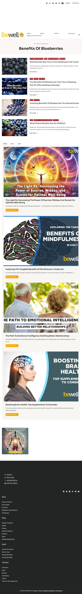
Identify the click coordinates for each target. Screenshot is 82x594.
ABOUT (68, 3)
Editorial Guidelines (49, 591)
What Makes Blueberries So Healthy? (47, 123)
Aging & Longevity (7, 523)
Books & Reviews (7, 502)
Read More (34, 72)
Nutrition (62, 58)
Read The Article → (12, 210)
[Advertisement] (41, 18)
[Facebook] (46, 3)
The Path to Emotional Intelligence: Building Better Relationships (37, 336)
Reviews (4, 573)
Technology (5, 576)
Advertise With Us (12, 480)
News (3, 570)
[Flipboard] (62, 3)
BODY (45, 58)
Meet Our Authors (12, 483)
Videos (4, 578)
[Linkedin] (66, 491)
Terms (40, 591)
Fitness (36, 78)
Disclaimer (59, 591)
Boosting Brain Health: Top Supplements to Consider (31, 404)
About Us (9, 475)
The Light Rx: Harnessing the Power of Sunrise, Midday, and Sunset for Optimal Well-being (40, 201)
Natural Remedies (7, 555)
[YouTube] (56, 3)
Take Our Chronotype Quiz (10, 581)
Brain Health (5, 505)
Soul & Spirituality (7, 558)
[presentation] (14, 66)
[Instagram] (53, 3)
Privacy (35, 591)
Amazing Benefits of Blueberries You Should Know (54, 103)
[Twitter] (50, 3)
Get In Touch (10, 477)
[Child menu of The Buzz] (51, 35)
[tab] (5, 143)
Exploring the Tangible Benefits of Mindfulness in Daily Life (35, 269)
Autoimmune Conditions (36, 58)
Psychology (5, 513)
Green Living (5, 552)
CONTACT (75, 3)
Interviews (5, 568)
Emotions (5, 507)
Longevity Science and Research (43, 120)
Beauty (4, 526)
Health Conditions (53, 58)
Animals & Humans (7, 549)
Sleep (3, 537)
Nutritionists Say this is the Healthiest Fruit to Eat (54, 62)
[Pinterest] (59, 3)
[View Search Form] (79, 34)
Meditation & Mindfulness (9, 510)
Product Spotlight (34, 35)
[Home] (34, 44)
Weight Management (8, 539)
